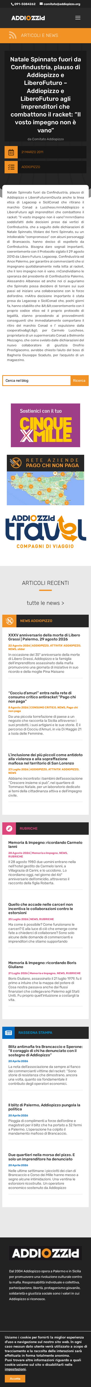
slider (21, 649)
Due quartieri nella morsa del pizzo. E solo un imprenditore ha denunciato (41, 1157)
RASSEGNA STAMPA (35, 1033)
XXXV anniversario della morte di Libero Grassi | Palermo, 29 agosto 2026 (44, 637)
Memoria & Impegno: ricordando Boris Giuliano (42, 965)
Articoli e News (39, 35)
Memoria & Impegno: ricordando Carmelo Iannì (45, 844)
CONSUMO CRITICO (43, 707)
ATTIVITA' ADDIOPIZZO (65, 645)
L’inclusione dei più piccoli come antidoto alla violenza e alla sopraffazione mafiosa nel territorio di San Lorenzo (45, 759)
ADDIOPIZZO (30, 167)
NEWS (12, 649)
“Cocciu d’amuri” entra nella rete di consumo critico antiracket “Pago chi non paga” (42, 697)
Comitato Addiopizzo (48, 139)
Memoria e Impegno (45, 853)
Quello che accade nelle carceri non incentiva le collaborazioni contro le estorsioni (40, 908)
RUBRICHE (29, 828)
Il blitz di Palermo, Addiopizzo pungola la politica (44, 1107)
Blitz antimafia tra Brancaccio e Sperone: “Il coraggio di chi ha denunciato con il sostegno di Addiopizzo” (45, 1050)
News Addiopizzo (36, 621)
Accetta (15, 1379)
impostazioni (15, 1369)
